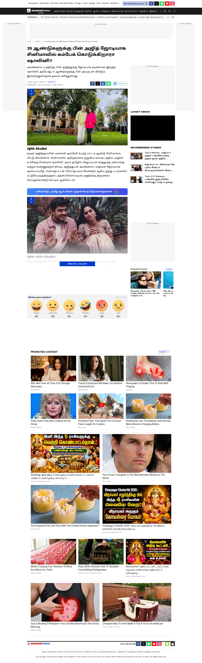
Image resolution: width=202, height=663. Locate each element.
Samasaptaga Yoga (128, 17)
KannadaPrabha (66, 3)
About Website (48, 652)
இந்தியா (153, 11)
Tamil (85, 3)
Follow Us (122, 84)
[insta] (172, 3)
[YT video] (167, 3)
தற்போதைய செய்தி (63, 11)
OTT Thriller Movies (49, 17)
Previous (168, 17)
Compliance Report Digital (138, 652)
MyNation (114, 3)
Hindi (98, 3)
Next (173, 17)
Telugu (78, 3)
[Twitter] (156, 3)
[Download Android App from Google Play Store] (167, 644)
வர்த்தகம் (105, 11)
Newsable (44, 3)
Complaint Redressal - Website (111, 652)
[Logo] (39, 11)
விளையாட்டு (117, 11)
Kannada (54, 3)
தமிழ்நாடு (79, 11)
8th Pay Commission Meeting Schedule (77, 17)
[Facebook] (151, 3)
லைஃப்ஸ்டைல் (131, 11)
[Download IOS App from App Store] (172, 644)
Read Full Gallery (77, 264)
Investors (156, 652)
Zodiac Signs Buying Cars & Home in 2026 (157, 17)
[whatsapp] (162, 3)
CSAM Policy (89, 652)
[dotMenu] (161, 11)
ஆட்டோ (96, 11)
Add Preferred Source (133, 4)
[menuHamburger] (169, 11)
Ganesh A (51, 82)
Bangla (92, 3)
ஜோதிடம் (144, 11)
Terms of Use (63, 652)
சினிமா (88, 11)
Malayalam (33, 3)
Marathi (105, 3)
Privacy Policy (77, 652)
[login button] (166, 11)
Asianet (38, 643)
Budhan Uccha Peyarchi (107, 17)
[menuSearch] (174, 11)
